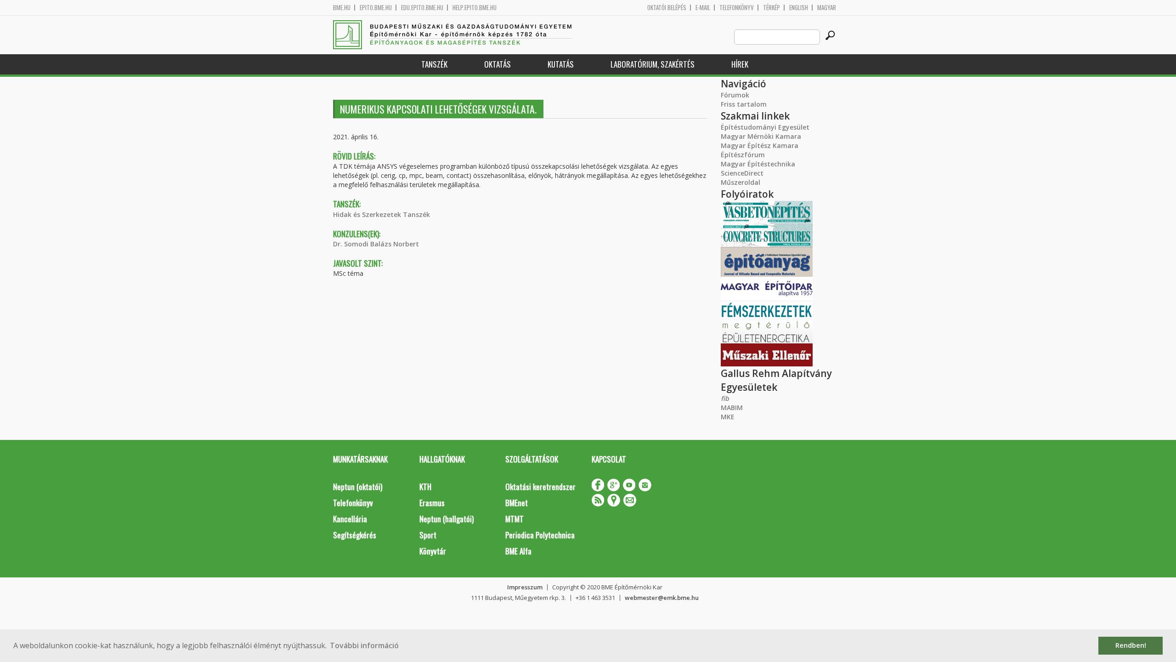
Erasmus (432, 502)
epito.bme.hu (376, 8)
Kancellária (350, 519)
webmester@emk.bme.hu (662, 598)
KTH (425, 486)
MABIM (732, 407)
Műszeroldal (740, 182)
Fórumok (735, 95)
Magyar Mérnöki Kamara (761, 136)
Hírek (739, 64)
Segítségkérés (354, 535)
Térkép (771, 8)
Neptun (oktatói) (357, 486)
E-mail (702, 8)
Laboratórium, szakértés (653, 64)
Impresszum (525, 587)
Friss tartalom (744, 104)
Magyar (826, 8)
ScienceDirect (742, 173)
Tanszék (434, 64)
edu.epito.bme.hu (422, 8)
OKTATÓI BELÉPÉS (666, 8)
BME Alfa (518, 551)
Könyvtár (432, 551)
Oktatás (497, 64)
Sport (427, 535)
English (798, 8)
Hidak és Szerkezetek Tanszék (381, 214)
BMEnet (516, 502)
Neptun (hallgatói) (446, 519)
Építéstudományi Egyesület (765, 127)
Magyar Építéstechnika (758, 164)
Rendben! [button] (1130, 645)
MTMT (514, 519)
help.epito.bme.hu (474, 8)
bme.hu (342, 8)
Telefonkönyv (736, 8)
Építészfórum (743, 154)
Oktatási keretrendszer (540, 486)
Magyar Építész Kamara (759, 145)
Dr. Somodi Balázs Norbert (376, 244)
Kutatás (561, 64)
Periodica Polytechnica (540, 535)
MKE (728, 416)
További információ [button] (364, 645)
